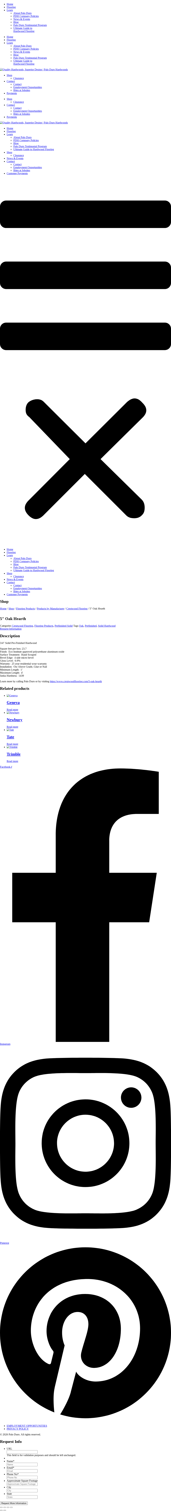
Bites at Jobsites (21, 90)
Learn (10, 10)
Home (10, 4)
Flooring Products (25, 608)
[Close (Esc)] (11, 1507)
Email (10, 1467)
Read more (12, 709)
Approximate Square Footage (22, 1480)
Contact (11, 81)
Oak (81, 625)
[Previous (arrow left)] (1, 1510)
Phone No (13, 1474)
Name (10, 1461)
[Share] (8, 1507)
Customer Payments (17, 173)
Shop (9, 75)
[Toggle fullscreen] (4, 1507)
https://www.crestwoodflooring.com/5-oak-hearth (76, 681)
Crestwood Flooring (77, 608)
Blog (16, 22)
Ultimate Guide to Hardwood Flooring (23, 30)
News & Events (21, 19)
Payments (12, 93)
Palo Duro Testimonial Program (30, 25)
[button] (85, 361)
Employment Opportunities (27, 87)
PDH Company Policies (26, 16)
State (9, 1493)
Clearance (18, 78)
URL (9, 1448)
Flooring (11, 7)
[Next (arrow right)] (4, 1510)
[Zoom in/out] (1, 1507)
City (9, 1487)
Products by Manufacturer (50, 608)
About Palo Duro (22, 13)
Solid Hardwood (107, 625)
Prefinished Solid (64, 625)
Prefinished (91, 625)
